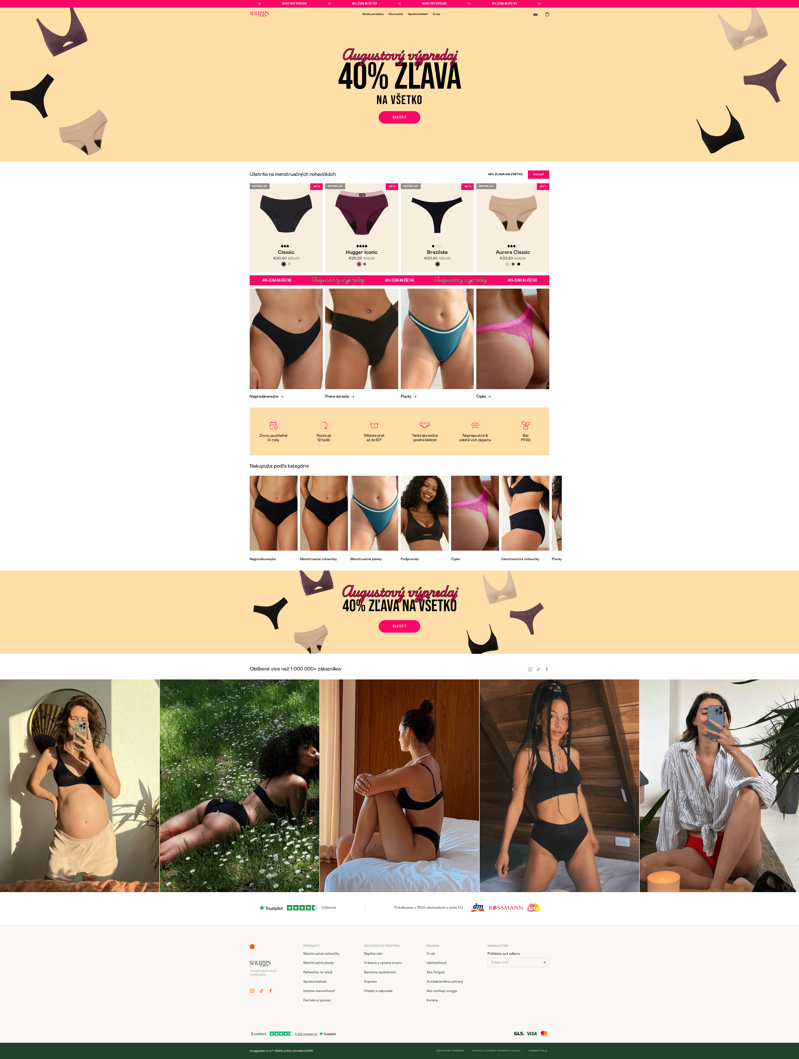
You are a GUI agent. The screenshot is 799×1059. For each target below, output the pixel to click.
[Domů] (259, 14)
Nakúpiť (538, 174)
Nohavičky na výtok (318, 972)
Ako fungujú (436, 972)
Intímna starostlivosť (319, 991)
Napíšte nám (373, 953)
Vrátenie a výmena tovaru (383, 963)
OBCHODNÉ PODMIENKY (450, 1051)
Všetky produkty (373, 14)
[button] (547, 14)
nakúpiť (400, 117)
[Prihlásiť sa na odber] (544, 962)
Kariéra (432, 1000)
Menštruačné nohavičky (321, 953)
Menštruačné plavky (318, 963)
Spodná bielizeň (418, 14)
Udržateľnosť (437, 963)
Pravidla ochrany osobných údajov (496, 1051)
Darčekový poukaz (317, 1000)
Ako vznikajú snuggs (442, 991)
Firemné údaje (538, 1051)
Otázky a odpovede (378, 991)
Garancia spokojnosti (380, 972)
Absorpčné (395, 14)
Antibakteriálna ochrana (445, 981)
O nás (436, 14)
